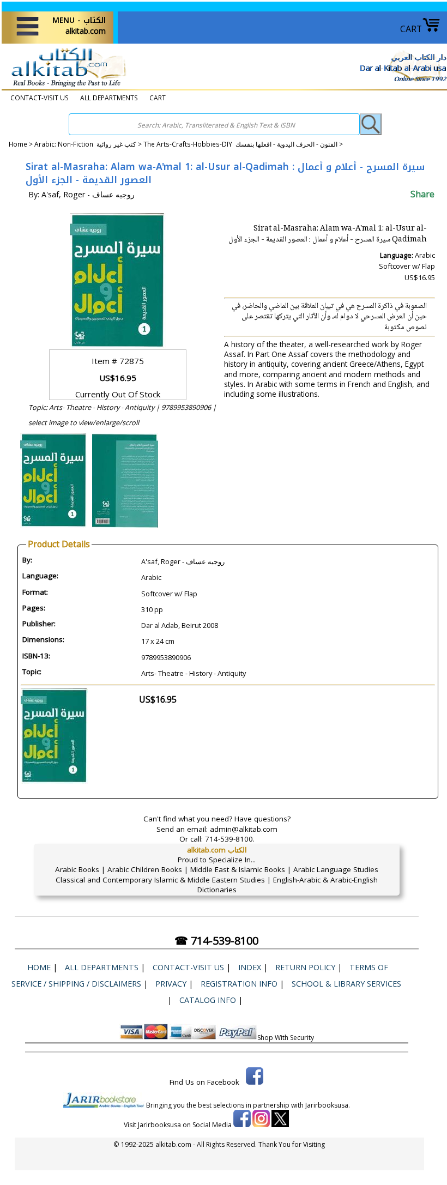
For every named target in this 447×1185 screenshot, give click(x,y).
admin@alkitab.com (243, 829)
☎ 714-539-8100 (216, 940)
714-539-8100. (230, 839)
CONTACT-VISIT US (39, 97)
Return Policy (305, 967)
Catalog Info (207, 1000)
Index (249, 967)
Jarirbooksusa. (327, 1105)
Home (18, 144)
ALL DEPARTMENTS (109, 97)
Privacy (170, 983)
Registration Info (239, 983)
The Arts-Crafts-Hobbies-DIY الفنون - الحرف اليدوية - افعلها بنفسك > (243, 144)
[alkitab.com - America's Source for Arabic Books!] (66, 87)
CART (411, 29)
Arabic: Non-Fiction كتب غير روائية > (88, 144)
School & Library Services (346, 983)
